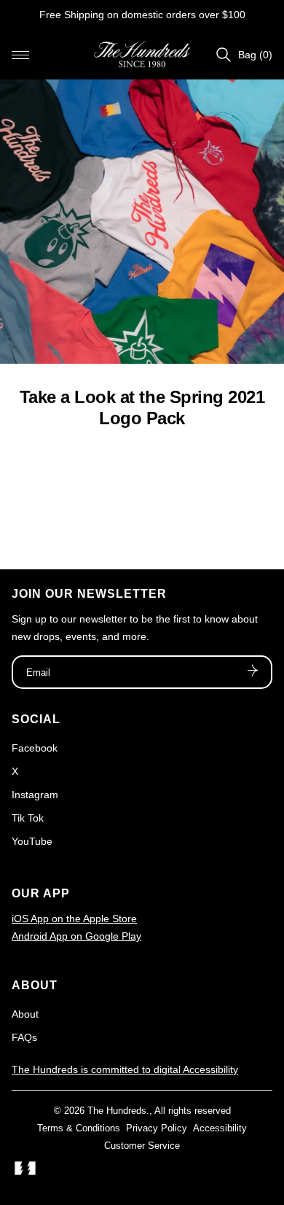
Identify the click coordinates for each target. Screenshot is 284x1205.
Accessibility (220, 1128)
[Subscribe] (252, 672)
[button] (20, 54)
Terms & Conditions (78, 1128)
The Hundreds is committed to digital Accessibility (125, 1069)
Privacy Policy (156, 1128)
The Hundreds (116, 1110)
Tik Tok (28, 818)
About (25, 1014)
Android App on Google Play (76, 936)
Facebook (35, 748)
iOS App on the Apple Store (74, 918)
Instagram (35, 794)
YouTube (32, 841)
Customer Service (142, 1145)
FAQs (24, 1037)
